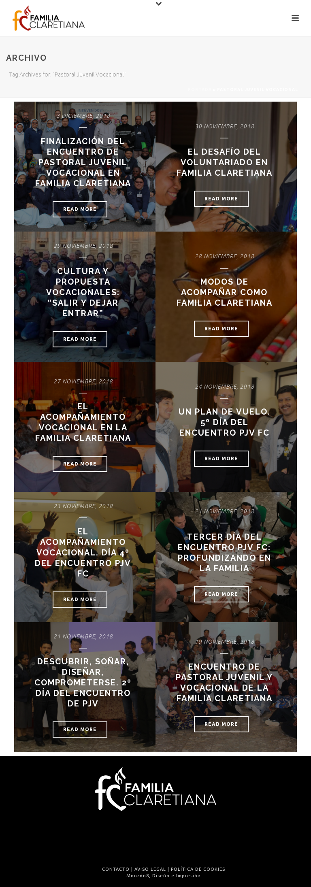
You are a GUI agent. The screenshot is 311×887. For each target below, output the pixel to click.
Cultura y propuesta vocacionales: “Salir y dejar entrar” (83, 292)
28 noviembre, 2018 (224, 256)
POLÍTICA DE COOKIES (198, 869)
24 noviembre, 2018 (224, 386)
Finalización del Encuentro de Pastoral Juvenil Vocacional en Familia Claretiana (83, 162)
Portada (200, 89)
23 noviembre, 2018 (83, 506)
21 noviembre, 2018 (224, 511)
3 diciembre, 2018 (83, 116)
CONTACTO (116, 869)
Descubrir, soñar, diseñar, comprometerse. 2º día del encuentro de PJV (83, 682)
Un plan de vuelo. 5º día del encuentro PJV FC (225, 422)
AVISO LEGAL (150, 869)
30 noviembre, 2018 (224, 126)
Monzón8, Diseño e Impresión (163, 875)
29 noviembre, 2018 (83, 245)
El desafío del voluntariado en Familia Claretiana (225, 162)
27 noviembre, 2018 (83, 381)
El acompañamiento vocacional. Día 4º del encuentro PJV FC (83, 553)
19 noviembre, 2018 (224, 641)
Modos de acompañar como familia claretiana (225, 292)
